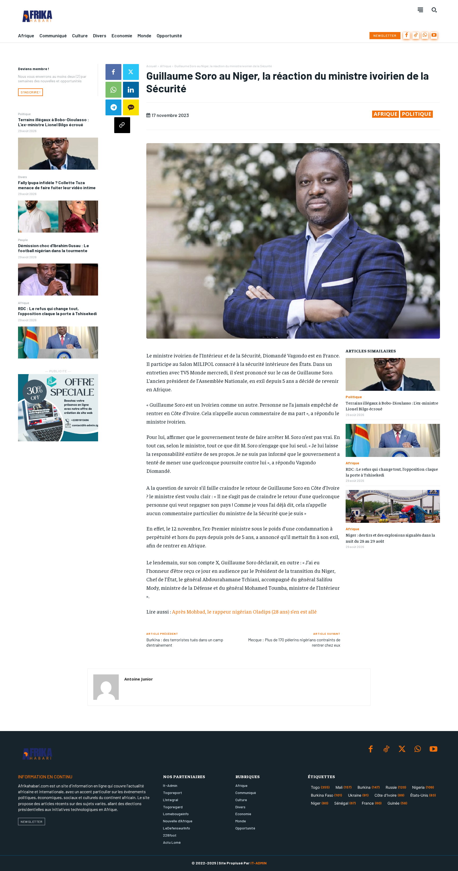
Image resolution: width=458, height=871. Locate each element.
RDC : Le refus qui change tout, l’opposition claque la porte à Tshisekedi (57, 311)
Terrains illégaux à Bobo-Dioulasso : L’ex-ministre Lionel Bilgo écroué (53, 122)
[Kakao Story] (131, 107)
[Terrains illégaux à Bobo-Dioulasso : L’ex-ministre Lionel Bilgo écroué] (58, 154)
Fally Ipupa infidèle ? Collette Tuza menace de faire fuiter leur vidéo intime (57, 185)
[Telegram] (113, 107)
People (23, 240)
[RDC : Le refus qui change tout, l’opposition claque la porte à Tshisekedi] (58, 342)
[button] (434, 10)
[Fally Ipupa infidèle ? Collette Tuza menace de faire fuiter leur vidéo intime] (58, 217)
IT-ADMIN (258, 863)
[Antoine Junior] (106, 687)
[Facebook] (406, 35)
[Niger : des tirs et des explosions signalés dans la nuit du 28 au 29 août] (393, 506)
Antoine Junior (138, 679)
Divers (22, 177)
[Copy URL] (122, 125)
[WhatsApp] (425, 35)
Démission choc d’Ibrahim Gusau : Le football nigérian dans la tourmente (53, 248)
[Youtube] (434, 35)
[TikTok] (415, 35)
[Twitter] (131, 72)
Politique (24, 114)
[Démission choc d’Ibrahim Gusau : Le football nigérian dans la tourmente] (58, 280)
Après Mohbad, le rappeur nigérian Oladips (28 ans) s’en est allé (244, 611)
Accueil (151, 66)
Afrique (23, 303)
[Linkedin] (131, 90)
